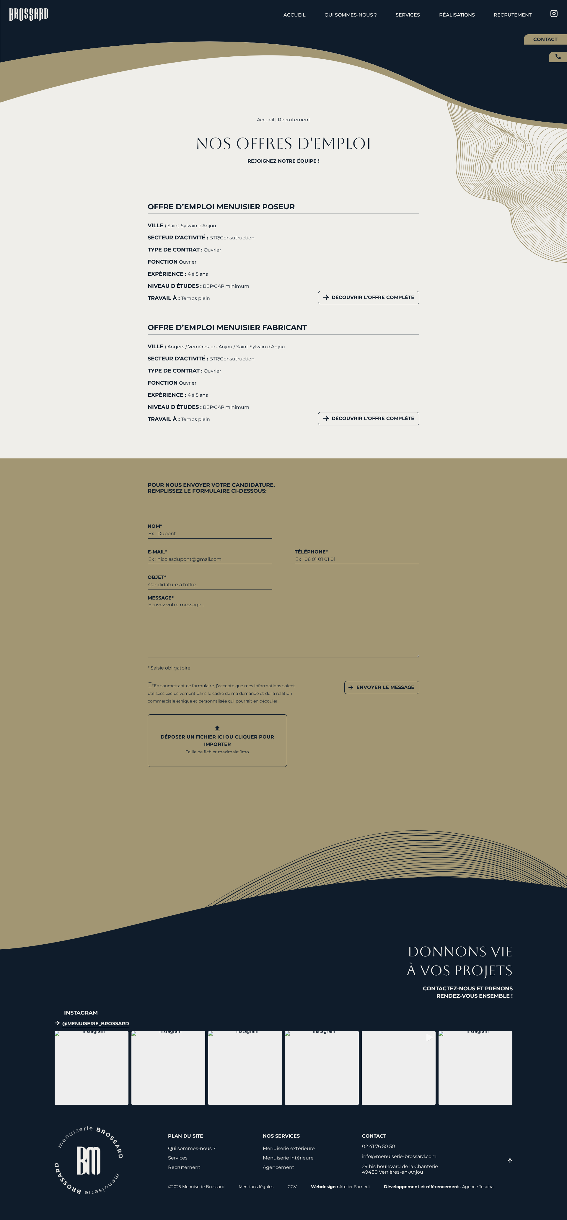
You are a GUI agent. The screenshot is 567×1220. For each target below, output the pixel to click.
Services (408, 15)
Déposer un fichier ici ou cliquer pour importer (217, 744)
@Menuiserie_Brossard (95, 1023)
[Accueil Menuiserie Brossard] (28, 15)
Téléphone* (311, 552)
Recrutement (513, 15)
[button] (91, 1068)
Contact (545, 39)
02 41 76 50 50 (558, 56)
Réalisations (457, 15)
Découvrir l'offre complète (373, 297)
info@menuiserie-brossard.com (399, 1156)
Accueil (295, 15)
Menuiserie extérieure (289, 1148)
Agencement (278, 1167)
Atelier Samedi (354, 1186)
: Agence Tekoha (438, 1186)
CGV (292, 1186)
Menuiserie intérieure (288, 1158)
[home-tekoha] (89, 1193)
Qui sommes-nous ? (351, 15)
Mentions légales (256, 1186)
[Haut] (510, 1161)
